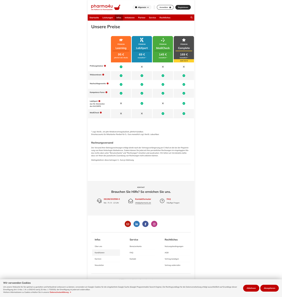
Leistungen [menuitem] (107, 17)
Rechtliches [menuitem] (165, 17)
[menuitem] (191, 17)
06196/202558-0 (112, 199)
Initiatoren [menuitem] (130, 17)
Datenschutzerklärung (59, 292)
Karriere (98, 259)
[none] (191, 17)
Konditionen (99, 252)
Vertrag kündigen (172, 259)
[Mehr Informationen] (105, 65)
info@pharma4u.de (143, 203)
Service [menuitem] (152, 17)
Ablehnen (251, 288)
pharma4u (105, 7)
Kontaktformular (143, 199)
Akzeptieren (269, 288)
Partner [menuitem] (141, 17)
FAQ (169, 199)
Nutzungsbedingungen (174, 246)
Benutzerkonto (136, 246)
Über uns (98, 246)
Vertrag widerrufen (172, 265)
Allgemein (142, 7)
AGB (167, 252)
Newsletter (99, 265)
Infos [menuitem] (118, 17)
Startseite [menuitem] (94, 17)
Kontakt (133, 259)
